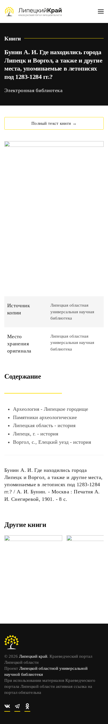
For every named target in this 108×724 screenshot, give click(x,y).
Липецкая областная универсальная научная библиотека (72, 311)
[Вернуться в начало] (33, 11)
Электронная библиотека (33, 90)
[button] (101, 11)
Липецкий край (33, 656)
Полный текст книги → (54, 123)
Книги (12, 38)
